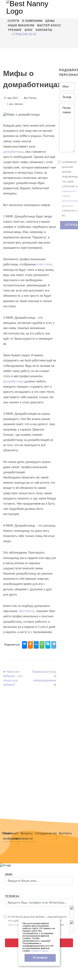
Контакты (44, 30)
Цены (50, 20)
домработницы (13, 151)
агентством (44, 264)
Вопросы (27, 833)
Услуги (13, 20)
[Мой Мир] (36, 645)
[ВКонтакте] (24, 645)
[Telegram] (53, 645)
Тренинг (15, 30)
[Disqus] (29, 760)
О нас (16, 836)
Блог (29, 30)
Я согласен (40, 957)
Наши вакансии (21, 25)
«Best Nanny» (27, 611)
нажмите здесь (39, 950)
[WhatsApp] (42, 645)
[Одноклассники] (30, 645)
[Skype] (47, 645)
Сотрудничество (46, 833)
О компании (32, 20)
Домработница (13, 381)
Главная (7, 833)
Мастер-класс (49, 25)
